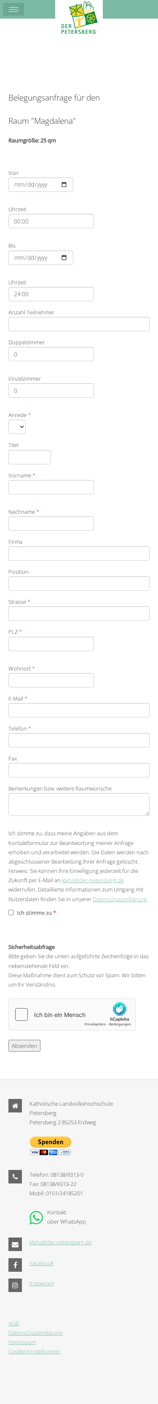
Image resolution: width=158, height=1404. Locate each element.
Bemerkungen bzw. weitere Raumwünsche (60, 788)
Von (13, 173)
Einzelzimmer (24, 378)
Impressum (22, 1342)
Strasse (19, 601)
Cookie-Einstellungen (34, 1351)
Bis (12, 245)
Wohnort (21, 668)
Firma (15, 541)
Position (18, 571)
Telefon (19, 728)
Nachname (23, 511)
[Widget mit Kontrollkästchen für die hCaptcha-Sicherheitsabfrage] (72, 1014)
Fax (12, 758)
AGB (13, 1323)
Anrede (19, 415)
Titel (13, 445)
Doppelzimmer (26, 342)
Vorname (21, 475)
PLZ (15, 631)
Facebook (41, 1263)
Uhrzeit (17, 209)
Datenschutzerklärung (120, 899)
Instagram (41, 1283)
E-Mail (17, 698)
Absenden (24, 1046)
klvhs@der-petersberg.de (93, 880)
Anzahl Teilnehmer (31, 312)
